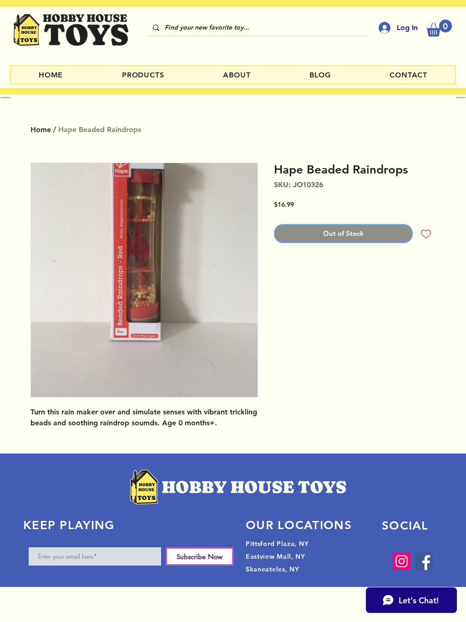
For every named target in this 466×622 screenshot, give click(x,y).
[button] (439, 28)
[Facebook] (424, 561)
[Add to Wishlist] (426, 234)
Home (40, 129)
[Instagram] (401, 561)
